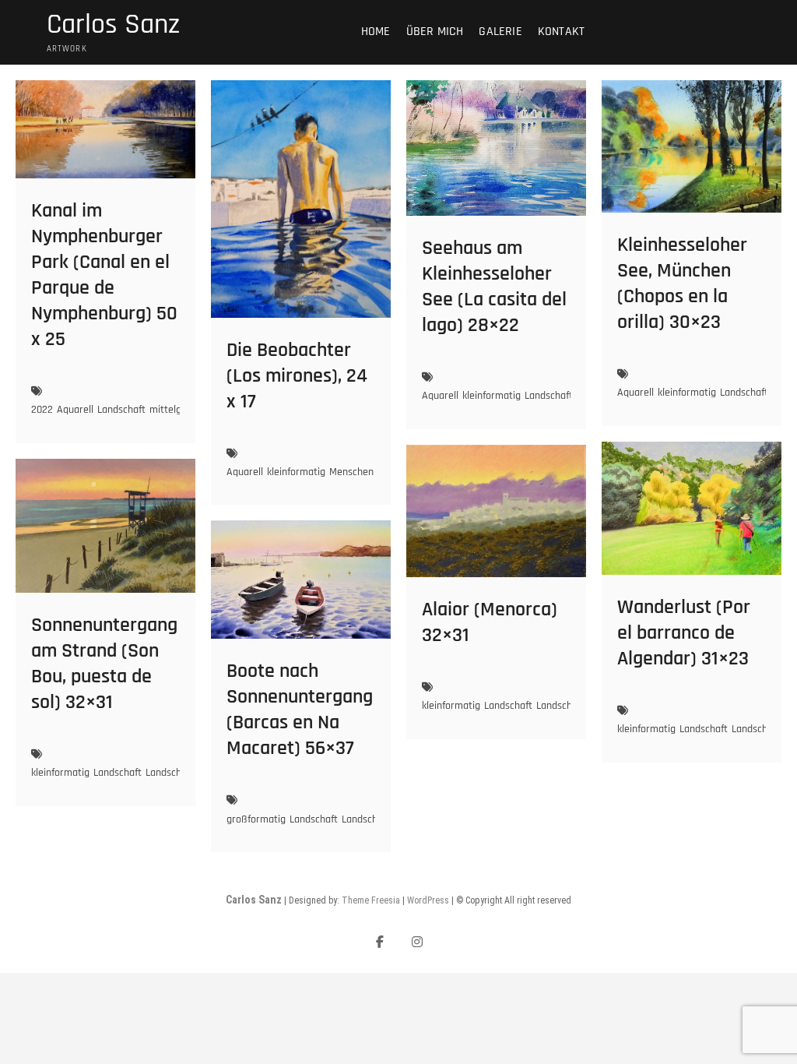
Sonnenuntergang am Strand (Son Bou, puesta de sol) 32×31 (104, 663)
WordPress (428, 900)
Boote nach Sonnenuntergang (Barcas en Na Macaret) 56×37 (299, 709)
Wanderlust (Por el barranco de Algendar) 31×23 (683, 632)
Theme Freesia (371, 900)
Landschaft (121, 410)
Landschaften (761, 729)
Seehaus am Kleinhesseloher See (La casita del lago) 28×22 (494, 286)
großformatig (256, 819)
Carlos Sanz (113, 25)
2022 (42, 410)
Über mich (435, 31)
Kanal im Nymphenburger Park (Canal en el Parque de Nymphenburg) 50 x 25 (104, 275)
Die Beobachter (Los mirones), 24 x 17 (296, 375)
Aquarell (75, 410)
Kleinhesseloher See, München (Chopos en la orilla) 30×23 (682, 283)
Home (376, 31)
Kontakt (561, 31)
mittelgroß (173, 410)
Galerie (500, 31)
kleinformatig (296, 472)
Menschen (351, 472)
